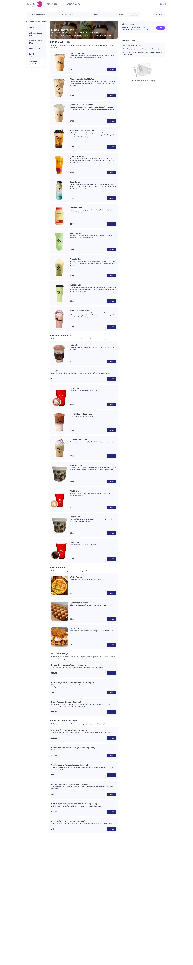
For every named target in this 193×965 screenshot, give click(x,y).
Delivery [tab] (122, 14)
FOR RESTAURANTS (72, 4)
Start (160, 28)
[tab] (133, 14)
